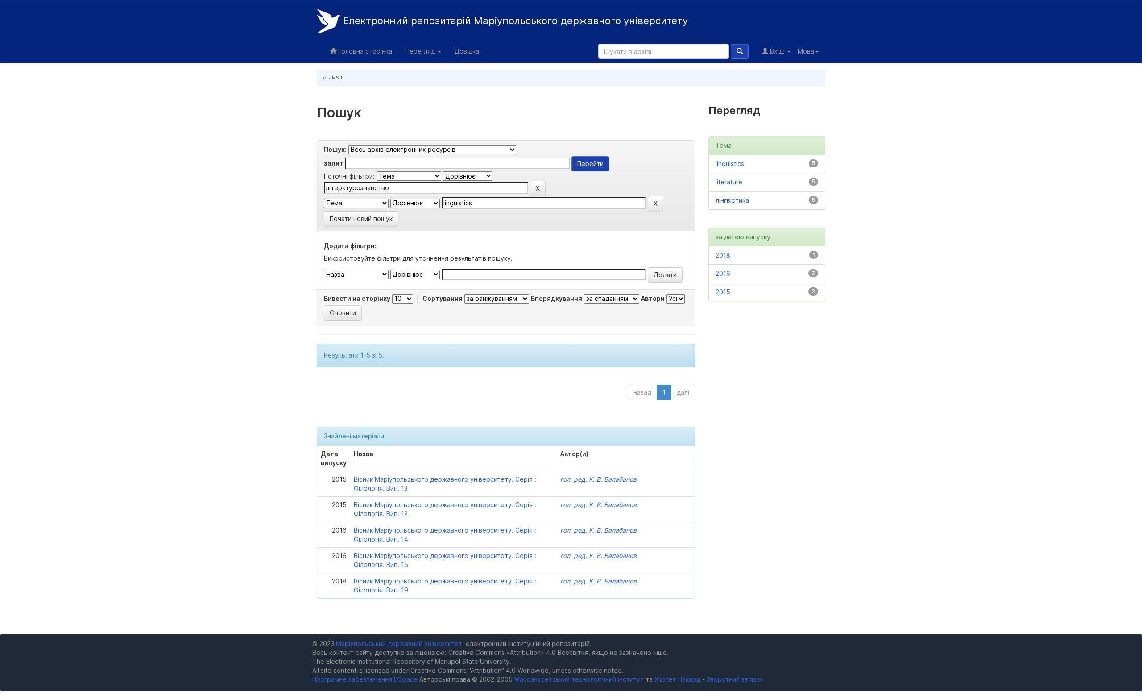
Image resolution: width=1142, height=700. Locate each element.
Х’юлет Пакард (677, 679)
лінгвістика (732, 200)
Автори (653, 298)
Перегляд (421, 51)
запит (333, 163)
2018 (723, 255)
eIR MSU (332, 77)
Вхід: (777, 51)
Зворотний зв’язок (735, 679)
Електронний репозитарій (514, 20)
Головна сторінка (364, 51)
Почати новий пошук (361, 218)
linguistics (730, 163)
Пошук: (335, 149)
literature (729, 182)
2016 (723, 273)
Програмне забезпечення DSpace (365, 679)
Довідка (467, 51)
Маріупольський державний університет (399, 643)
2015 (723, 292)
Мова (806, 51)
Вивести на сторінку (357, 298)
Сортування (442, 298)
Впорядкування (556, 298)
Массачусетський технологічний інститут (579, 679)
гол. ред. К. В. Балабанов (598, 479)
